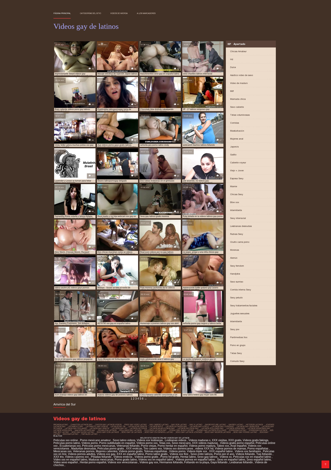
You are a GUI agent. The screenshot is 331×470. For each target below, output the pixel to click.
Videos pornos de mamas (230, 448)
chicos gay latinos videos (108, 425)
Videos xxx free (179, 454)
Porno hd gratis (169, 456)
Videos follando (245, 454)
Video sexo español (65, 462)
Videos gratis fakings (255, 440)
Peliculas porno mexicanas (98, 445)
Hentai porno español (93, 462)
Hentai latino (188, 456)
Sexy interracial (238, 218)
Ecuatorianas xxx (70, 445)
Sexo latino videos (124, 440)
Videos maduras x (199, 440)
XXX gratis (234, 440)
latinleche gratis (137, 426)
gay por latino (179, 425)
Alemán (233, 258)
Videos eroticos (123, 456)
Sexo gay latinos (207, 456)
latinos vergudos (62, 430)
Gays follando (219, 462)
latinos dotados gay (176, 426)
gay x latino (195, 425)
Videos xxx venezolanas (123, 462)
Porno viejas (148, 445)
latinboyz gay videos (97, 426)
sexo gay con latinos (108, 432)
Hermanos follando (171, 462)
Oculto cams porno (239, 242)
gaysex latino (236, 425)
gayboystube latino (215, 425)
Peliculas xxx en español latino (252, 456)
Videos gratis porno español (237, 443)
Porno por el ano (224, 454)
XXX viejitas (219, 440)
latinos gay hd (119, 428)
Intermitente (236, 210)
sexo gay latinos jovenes (189, 432)
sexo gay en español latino (159, 432)
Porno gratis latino (126, 459)
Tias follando (264, 454)
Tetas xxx (164, 443)
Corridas (234, 123)
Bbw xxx (234, 202)
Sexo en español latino (231, 459)
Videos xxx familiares (248, 451)
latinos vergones (235, 428)
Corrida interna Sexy (240, 289)
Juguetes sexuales (239, 313)
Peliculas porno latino (66, 443)
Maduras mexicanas (101, 459)
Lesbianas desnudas (241, 226)
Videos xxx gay (106, 454)
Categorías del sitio (90, 13)
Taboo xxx (223, 445)
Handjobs (235, 273)
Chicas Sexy (236, 194)
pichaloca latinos (107, 430)
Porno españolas (258, 448)
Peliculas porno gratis (111, 448)
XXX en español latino (130, 454)
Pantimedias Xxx (238, 337)
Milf (232, 91)
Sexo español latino (259, 459)
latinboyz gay (75, 426)
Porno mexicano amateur (95, 440)
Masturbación (237, 131)
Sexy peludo (236, 297)
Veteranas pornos (83, 451)
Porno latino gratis (156, 454)
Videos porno (89, 443)
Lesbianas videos (176, 440)
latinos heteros (138, 428)
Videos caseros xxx (77, 456)
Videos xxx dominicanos (178, 448)
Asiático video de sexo (241, 75)
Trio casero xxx (152, 448)
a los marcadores (146, 13)
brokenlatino (60, 425)
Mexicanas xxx (62, 451)
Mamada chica (238, 99)
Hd (231, 59)
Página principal (62, 13)
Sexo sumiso (236, 281)
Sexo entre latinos (201, 454)
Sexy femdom (237, 266)
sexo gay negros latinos (218, 432)
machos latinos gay (85, 430)
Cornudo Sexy (237, 361)
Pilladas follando (101, 456)
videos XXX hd (204, 448)
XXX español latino (221, 451)
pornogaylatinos (258, 430)
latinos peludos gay (188, 428)
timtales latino (89, 434)
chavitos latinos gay (81, 425)
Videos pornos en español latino (195, 459)
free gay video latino (135, 425)
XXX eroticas (134, 448)
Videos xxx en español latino (156, 459)
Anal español (238, 445)
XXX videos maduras (205, 443)
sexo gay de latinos (132, 432)
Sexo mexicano (181, 443)
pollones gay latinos (130, 430)
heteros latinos (254, 425)
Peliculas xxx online (66, 440)
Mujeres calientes (106, 451)
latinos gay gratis (99, 428)
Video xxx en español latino (70, 459)
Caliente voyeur (238, 162)
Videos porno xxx (147, 443)
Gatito (233, 154)
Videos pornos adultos (81, 454)
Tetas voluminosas (240, 115)
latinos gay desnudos (248, 426)
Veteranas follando (128, 445)
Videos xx (226, 456)
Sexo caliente (237, 107)
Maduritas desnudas (83, 448)
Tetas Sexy (236, 353)
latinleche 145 (118, 426)
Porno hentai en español (173, 445)
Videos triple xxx (197, 451)
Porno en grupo (237, 345)
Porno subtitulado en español (117, 443)
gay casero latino (158, 425)
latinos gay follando (76, 428)
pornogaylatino (237, 430)
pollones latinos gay (155, 430)
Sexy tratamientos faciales (243, 305)
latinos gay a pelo (199, 426)
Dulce (233, 67)
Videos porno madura (202, 445)
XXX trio (58, 456)
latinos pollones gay (212, 428)
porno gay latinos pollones (211, 430)
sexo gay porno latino (245, 432)
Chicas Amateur (238, 51)
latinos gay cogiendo (223, 426)
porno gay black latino (181, 430)
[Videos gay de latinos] (325, 464)
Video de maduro (239, 83)
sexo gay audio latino (83, 432)
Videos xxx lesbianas (150, 440)
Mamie (233, 186)
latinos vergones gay (259, 428)
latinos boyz (156, 426)
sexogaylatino (70, 434)
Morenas (234, 250)
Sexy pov (234, 329)
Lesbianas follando (241, 462)
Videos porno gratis (131, 451)
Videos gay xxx (148, 462)
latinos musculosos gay (162, 428)
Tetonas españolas (156, 451)
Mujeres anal (236, 138)
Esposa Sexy (236, 178)
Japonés (234, 146)
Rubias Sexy (236, 234)
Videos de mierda (119, 13)
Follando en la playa (196, 462)
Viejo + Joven (237, 170)
